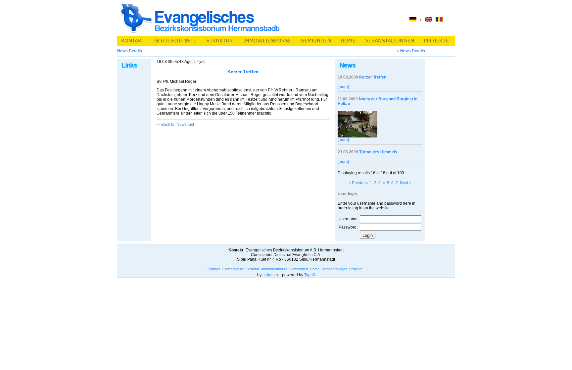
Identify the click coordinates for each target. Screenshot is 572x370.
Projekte (355, 269)
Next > (405, 183)
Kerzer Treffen (372, 77)
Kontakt (214, 269)
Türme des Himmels (378, 152)
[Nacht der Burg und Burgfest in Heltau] (357, 136)
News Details (412, 51)
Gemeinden (298, 269)
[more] (343, 86)
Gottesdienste (233, 269)
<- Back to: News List (175, 124)
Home (314, 269)
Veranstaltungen (334, 269)
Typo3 (309, 275)
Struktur (252, 269)
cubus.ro (270, 275)
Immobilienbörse (274, 269)
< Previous (358, 183)
